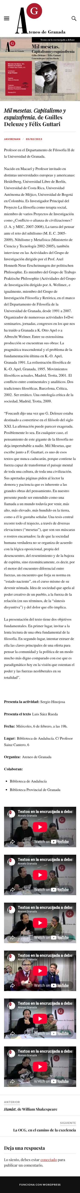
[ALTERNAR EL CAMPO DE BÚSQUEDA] (73, 18)
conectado (49, 1159)
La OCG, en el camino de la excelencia (44, 1130)
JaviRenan (12, 139)
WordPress (52, 1184)
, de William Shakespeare (30, 1109)
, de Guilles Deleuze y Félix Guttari (35, 117)
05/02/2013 (34, 139)
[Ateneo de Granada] (40, 18)
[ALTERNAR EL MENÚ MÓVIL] (6, 18)
